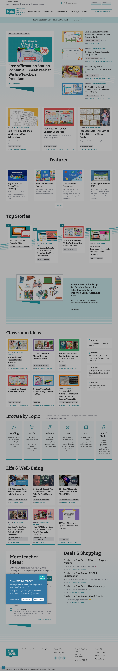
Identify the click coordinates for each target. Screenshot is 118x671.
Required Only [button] (27, 599)
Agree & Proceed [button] (38, 599)
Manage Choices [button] (14, 599)
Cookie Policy (32, 594)
